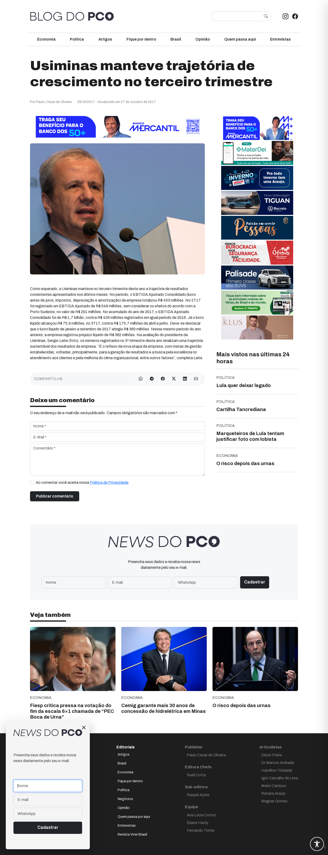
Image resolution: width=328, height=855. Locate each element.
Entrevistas (280, 39)
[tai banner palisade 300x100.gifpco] (257, 277)
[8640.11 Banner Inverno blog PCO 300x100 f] (257, 178)
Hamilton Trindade (276, 770)
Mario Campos (273, 786)
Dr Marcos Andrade (277, 763)
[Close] (83, 727)
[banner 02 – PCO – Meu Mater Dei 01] (257, 153)
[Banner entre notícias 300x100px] (257, 128)
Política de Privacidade (109, 482)
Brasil (175, 39)
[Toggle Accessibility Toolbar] (317, 844)
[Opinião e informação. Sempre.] (72, 16)
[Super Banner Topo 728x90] (117, 127)
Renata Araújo (273, 793)
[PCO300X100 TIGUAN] (257, 203)
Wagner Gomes (274, 801)
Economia (46, 39)
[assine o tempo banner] (257, 302)
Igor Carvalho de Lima (279, 778)
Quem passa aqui (240, 39)
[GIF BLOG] (257, 252)
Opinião (202, 39)
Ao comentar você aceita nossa (82, 482)
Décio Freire (271, 755)
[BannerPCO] (257, 327)
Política (77, 39)
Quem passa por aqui (134, 817)
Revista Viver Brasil (132, 834)
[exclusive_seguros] (257, 227)
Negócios (125, 799)
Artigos (105, 39)
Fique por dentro (141, 39)
